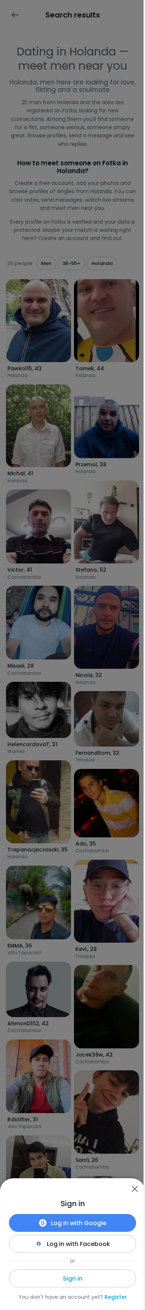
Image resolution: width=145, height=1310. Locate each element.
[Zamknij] (134, 1188)
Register (115, 1297)
